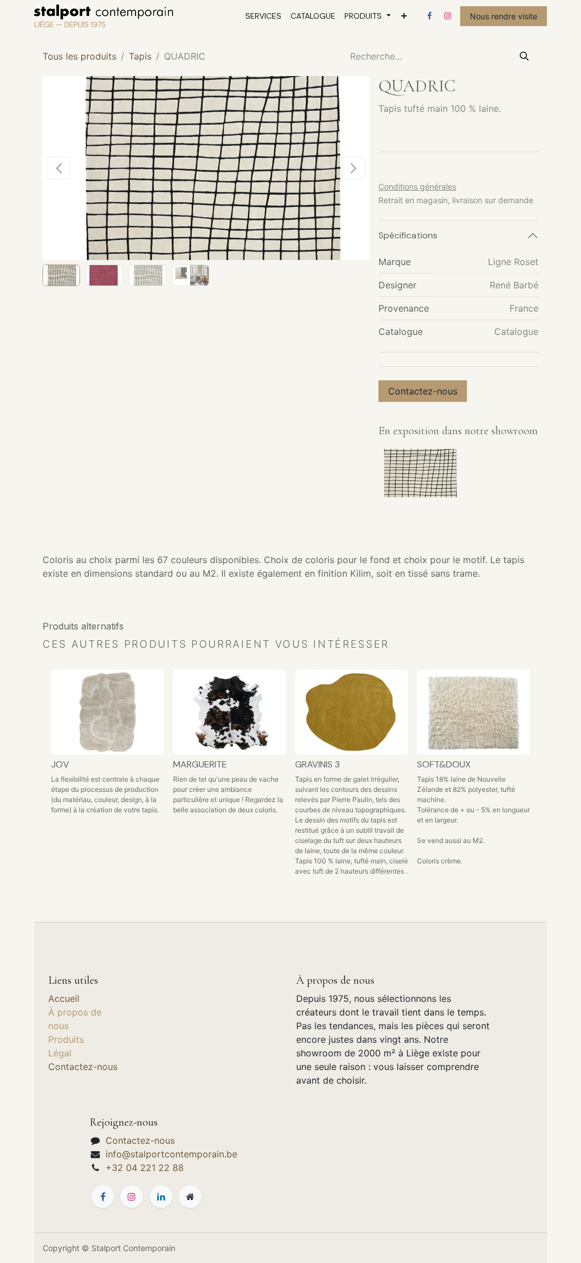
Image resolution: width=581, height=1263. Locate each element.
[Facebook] (429, 16)
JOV (60, 764)
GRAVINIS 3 (317, 764)
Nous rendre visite (503, 16)
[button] (59, 168)
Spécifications (407, 235)
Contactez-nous (422, 391)
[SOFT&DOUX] (473, 712)
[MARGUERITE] (229, 712)
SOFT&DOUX (444, 764)
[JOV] (107, 712)
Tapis (140, 56)
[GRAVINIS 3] (351, 712)
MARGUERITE (200, 764)
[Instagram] (448, 16)
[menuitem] (263, 16)
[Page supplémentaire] (190, 1196)
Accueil (63, 998)
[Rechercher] (524, 56)
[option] (290, 778)
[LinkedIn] (161, 1196)
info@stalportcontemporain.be (171, 1154)
